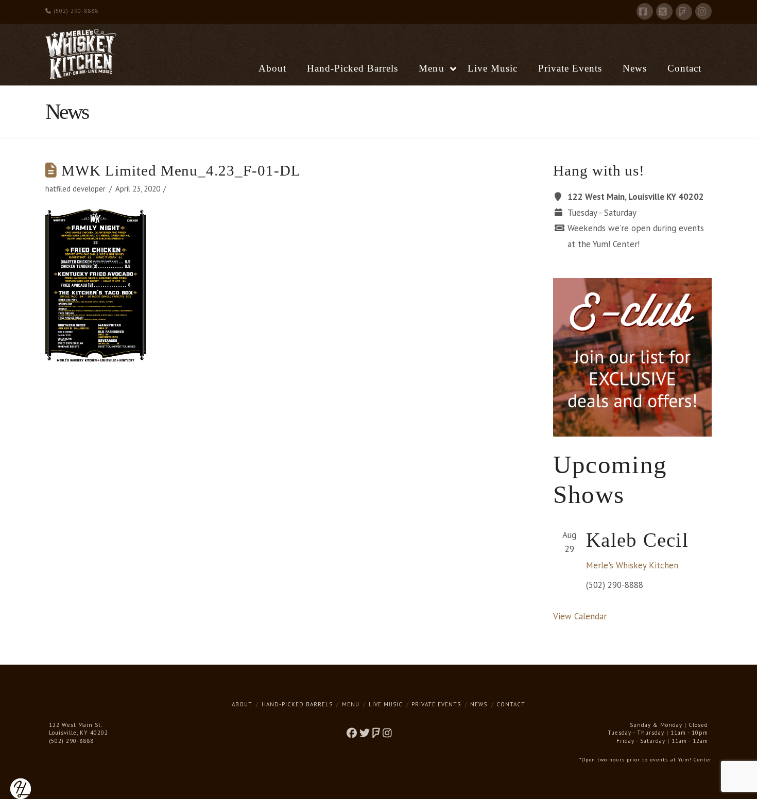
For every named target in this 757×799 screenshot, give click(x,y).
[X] (664, 11)
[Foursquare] (684, 12)
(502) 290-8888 (74, 10)
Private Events (436, 704)
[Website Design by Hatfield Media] (20, 788)
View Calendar (580, 616)
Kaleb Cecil (637, 540)
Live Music (386, 704)
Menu (350, 704)
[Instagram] (703, 11)
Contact (510, 704)
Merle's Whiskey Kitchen (632, 565)
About (242, 704)
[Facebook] (644, 11)
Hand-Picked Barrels (297, 704)
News (478, 704)
